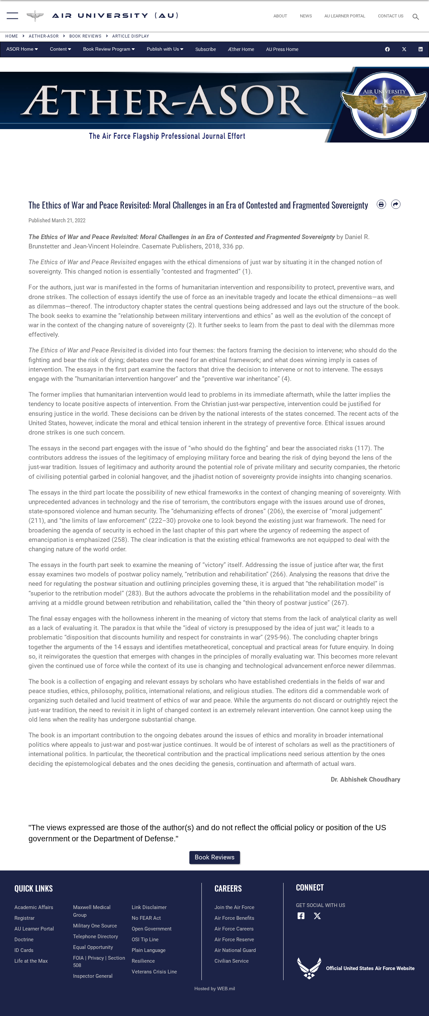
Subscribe (205, 49)
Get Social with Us (320, 905)
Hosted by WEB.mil (214, 988)
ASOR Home (20, 49)
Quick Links (33, 888)
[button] (11, 16)
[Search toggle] (417, 16)
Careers (228, 888)
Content (59, 49)
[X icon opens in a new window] (317, 916)
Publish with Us (163, 49)
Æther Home (241, 49)
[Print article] (381, 204)
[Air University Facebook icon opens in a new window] (301, 916)
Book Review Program (107, 49)
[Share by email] (396, 204)
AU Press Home (282, 49)
